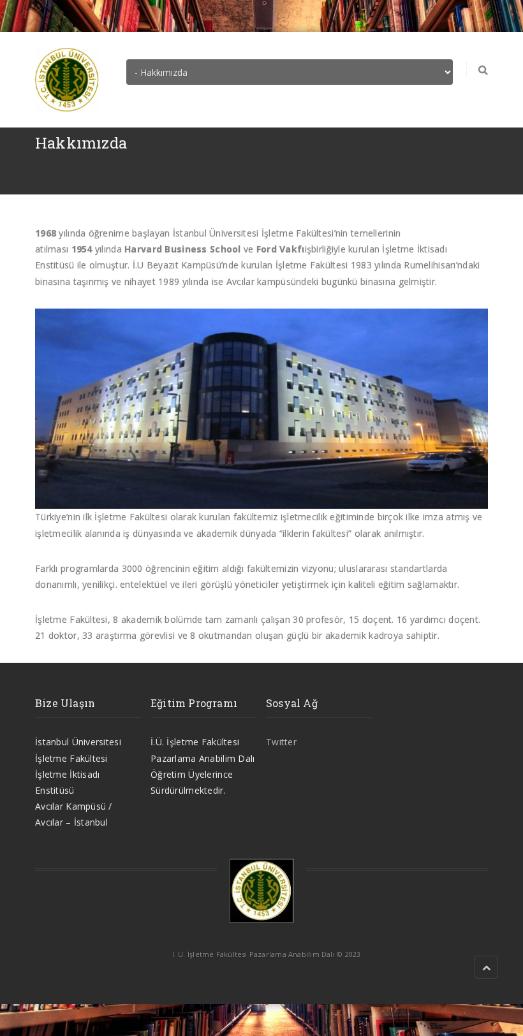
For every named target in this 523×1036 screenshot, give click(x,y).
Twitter (281, 742)
